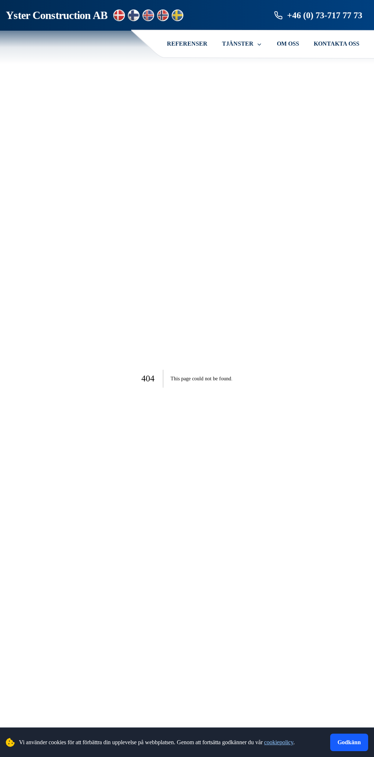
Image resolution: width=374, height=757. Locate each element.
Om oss (288, 44)
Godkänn (349, 742)
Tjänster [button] (237, 44)
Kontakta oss (336, 44)
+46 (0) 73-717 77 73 (324, 15)
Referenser (187, 44)
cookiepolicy (278, 742)
